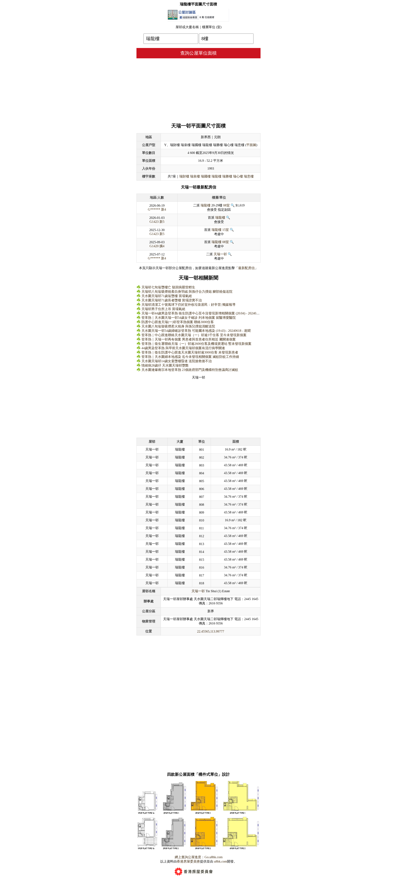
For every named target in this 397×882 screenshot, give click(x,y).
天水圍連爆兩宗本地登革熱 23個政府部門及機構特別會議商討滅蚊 (189, 369)
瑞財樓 (184, 176)
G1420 (154, 246)
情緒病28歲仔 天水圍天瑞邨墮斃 (165, 365)
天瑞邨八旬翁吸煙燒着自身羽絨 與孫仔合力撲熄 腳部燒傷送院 (186, 291)
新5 (161, 221)
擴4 (161, 246)
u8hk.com (220, 861)
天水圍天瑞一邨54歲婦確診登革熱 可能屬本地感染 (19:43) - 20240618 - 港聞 (196, 330)
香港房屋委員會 (188, 861)
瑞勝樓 (227, 176)
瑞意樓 (249, 176)
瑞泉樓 (195, 176)
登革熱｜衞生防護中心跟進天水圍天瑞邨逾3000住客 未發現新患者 (189, 352)
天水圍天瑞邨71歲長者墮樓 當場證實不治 (171, 300)
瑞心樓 (238, 176)
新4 (163, 209)
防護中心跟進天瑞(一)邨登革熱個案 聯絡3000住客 (177, 322)
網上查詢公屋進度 (188, 857)
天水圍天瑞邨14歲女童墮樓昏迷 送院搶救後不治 (176, 361)
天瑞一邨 (220, 254)
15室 (225, 229)
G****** (154, 209)
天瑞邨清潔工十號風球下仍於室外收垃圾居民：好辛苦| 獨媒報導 (188, 304)
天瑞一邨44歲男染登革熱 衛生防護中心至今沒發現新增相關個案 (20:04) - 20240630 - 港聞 (205, 313)
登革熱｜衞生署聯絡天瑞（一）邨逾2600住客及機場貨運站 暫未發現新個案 (196, 343)
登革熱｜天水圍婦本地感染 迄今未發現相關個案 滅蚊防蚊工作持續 (190, 356)
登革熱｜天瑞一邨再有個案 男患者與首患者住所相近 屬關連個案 (188, 339)
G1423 (154, 221)
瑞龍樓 (216, 176)
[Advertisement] (198, 89)
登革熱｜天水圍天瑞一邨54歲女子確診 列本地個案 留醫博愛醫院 (188, 317)
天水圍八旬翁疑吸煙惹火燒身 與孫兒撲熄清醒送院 (178, 326)
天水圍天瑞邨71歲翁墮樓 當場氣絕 (166, 296)
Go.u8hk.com (213, 857)
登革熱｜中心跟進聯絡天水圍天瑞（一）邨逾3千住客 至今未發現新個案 (193, 335)
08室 (226, 205)
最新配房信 (246, 268)
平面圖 (251, 145)
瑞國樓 (206, 176)
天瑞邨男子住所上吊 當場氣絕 (163, 309)
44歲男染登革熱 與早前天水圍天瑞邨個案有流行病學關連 (183, 348)
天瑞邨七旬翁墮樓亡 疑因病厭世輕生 (168, 287)
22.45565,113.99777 (210, 631)
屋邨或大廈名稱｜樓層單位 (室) (198, 27)
